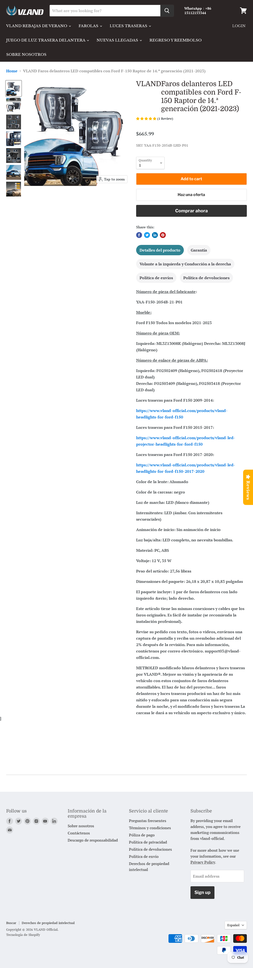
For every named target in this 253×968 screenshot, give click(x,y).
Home (12, 71)
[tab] (160, 250)
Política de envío (144, 856)
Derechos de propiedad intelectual (48, 923)
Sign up (202, 892)
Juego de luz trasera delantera (46, 40)
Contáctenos (79, 832)
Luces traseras (129, 25)
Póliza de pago (142, 834)
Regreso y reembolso (175, 40)
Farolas (89, 25)
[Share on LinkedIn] (155, 235)
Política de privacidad (148, 842)
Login (239, 26)
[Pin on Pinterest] (163, 235)
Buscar (11, 923)
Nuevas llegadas (118, 40)
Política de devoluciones (150, 849)
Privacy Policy (202, 862)
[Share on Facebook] (139, 235)
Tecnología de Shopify (23, 934)
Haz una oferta (191, 194)
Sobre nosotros (26, 54)
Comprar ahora (191, 210)
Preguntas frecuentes (147, 820)
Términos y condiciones (150, 827)
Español (233, 925)
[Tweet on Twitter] (147, 235)
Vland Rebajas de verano (37, 25)
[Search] (167, 10)
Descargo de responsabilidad (93, 840)
